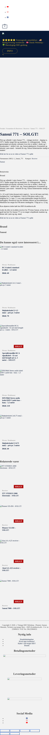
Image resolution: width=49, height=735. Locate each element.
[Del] (25, 730)
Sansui (2, 162)
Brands (26, 645)
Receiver (26, 128)
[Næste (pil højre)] (15, 733)
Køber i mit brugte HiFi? (27, 643)
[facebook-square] (8, 17)
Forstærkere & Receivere (14, 128)
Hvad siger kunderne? (27, 641)
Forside (2, 128)
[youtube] (8, 7)
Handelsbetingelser (27, 639)
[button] (3, 55)
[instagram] (8, 12)
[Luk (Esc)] (35, 730)
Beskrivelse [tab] (4, 172)
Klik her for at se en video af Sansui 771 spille (16, 154)
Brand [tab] (2, 175)
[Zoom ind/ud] (5, 730)
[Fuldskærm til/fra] (15, 730)
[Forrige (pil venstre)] (5, 733)
